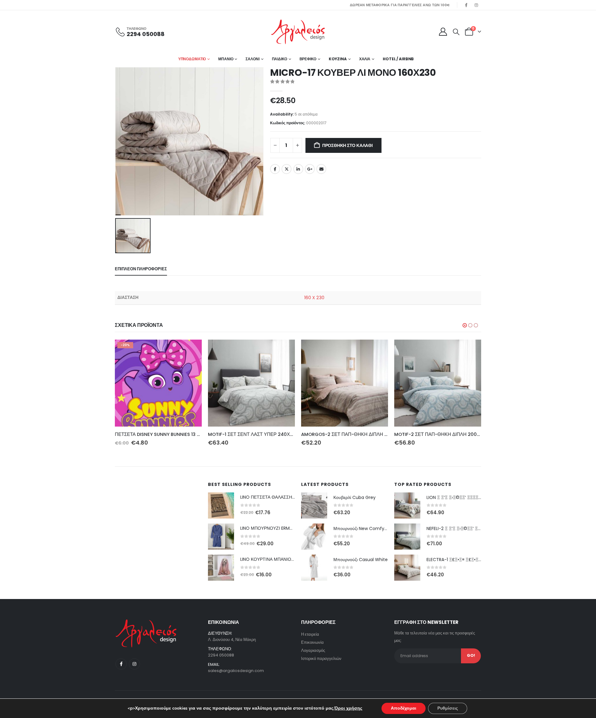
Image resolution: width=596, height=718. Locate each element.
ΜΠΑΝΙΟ (225, 59)
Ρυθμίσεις (447, 708)
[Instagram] (476, 5)
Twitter (286, 169)
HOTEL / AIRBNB (398, 59)
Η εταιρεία (310, 634)
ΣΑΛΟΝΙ (252, 59)
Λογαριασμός (313, 650)
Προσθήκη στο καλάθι (347, 145)
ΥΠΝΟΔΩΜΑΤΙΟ (192, 59)
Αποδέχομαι (403, 708)
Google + (310, 169)
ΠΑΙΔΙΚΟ (279, 59)
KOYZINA (338, 59)
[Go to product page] (251, 383)
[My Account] (443, 32)
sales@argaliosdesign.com (236, 671)
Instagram (134, 664)
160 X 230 (314, 298)
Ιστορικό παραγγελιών (321, 658)
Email (321, 169)
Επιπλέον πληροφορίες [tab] (141, 269)
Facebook (275, 169)
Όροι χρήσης (348, 708)
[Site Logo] (298, 32)
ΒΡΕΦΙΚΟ (308, 59)
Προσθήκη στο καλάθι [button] (191, 349)
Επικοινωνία (312, 642)
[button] (456, 32)
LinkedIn (298, 169)
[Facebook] (466, 5)
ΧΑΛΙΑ (364, 59)
